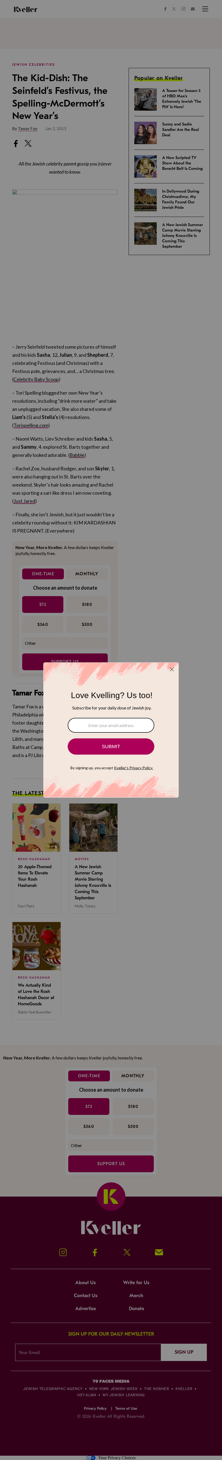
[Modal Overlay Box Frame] (111, 730)
